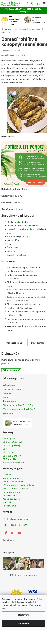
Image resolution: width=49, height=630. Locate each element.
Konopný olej (9, 438)
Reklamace (8, 413)
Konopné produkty (12, 478)
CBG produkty (9, 459)
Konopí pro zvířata (11, 499)
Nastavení (23, 614)
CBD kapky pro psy (12, 456)
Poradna (7, 392)
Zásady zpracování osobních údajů (19, 409)
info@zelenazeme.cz (20, 518)
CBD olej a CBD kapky (13, 442)
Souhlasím (23, 623)
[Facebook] (6, 533)
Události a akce (10, 495)
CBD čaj (6, 448)
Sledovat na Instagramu (25, 574)
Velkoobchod (9, 384)
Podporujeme (9, 505)
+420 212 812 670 (18, 525)
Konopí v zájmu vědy (13, 481)
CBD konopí (8, 452)
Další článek (37, 342)
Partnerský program (12, 388)
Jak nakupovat (10, 401)
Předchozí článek (14, 342)
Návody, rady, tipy (11, 492)
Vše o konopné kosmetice (15, 488)
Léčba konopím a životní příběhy (18, 485)
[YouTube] (19, 533)
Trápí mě (7, 502)
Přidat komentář (11, 370)
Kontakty (7, 397)
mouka (17, 221)
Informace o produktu (13, 462)
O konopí (7, 474)
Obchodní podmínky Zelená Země (19, 405)
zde (4, 608)
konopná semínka (24, 229)
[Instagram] (13, 533)
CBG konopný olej (11, 445)
